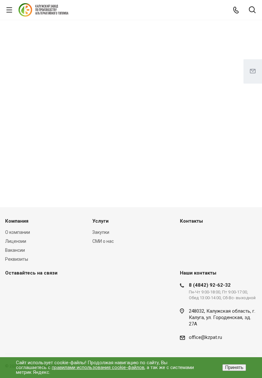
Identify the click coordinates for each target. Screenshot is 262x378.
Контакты (191, 221)
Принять (234, 367)
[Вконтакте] (11, 287)
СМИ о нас (103, 241)
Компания (16, 221)
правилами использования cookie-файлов (98, 367)
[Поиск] (252, 10)
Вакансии (15, 250)
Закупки (100, 232)
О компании (17, 232)
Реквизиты (16, 259)
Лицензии (15, 241)
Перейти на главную (129, 97)
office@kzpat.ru (205, 337)
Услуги (100, 221)
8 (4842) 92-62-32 (210, 285)
